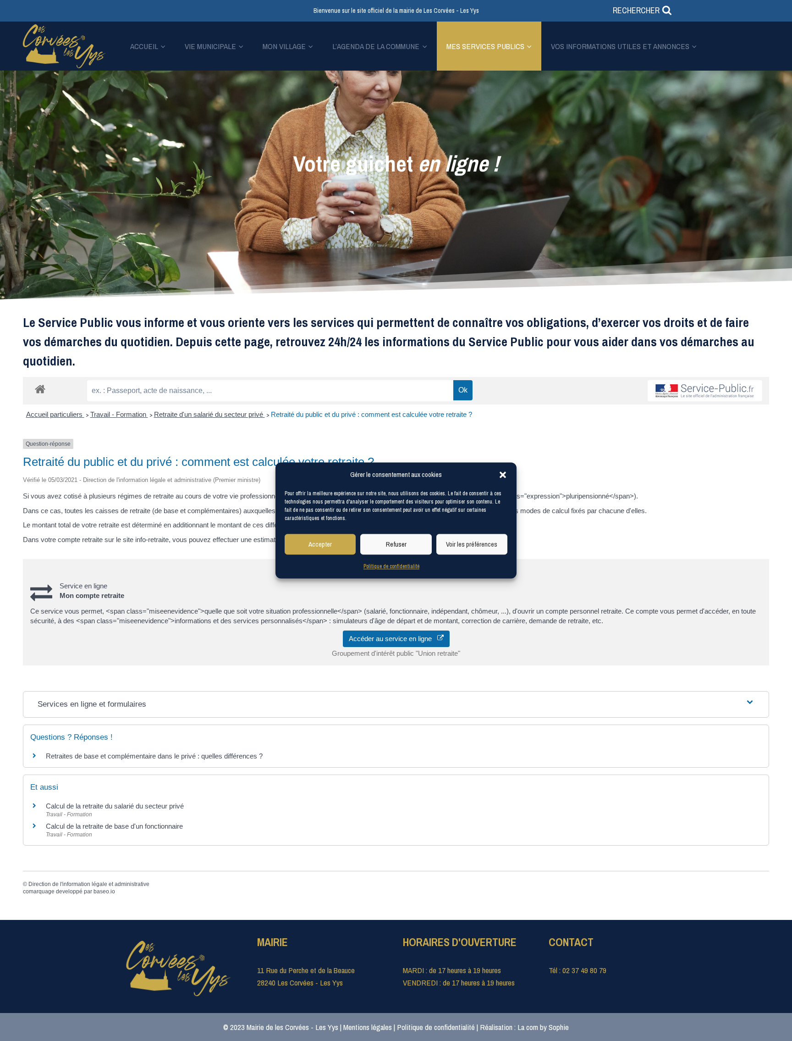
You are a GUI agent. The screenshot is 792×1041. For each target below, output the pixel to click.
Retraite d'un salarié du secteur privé (209, 414)
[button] (502, 474)
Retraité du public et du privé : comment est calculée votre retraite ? (371, 414)
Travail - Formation (119, 414)
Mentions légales (367, 1027)
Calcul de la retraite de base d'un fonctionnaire (114, 826)
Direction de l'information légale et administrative (88, 884)
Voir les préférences (471, 544)
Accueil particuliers (55, 414)
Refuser (396, 544)
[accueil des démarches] (40, 388)
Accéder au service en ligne (393, 638)
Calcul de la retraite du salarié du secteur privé (115, 806)
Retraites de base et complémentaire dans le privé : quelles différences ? (154, 756)
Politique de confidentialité (391, 566)
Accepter (320, 544)
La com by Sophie (543, 1027)
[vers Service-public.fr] (705, 390)
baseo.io (104, 891)
